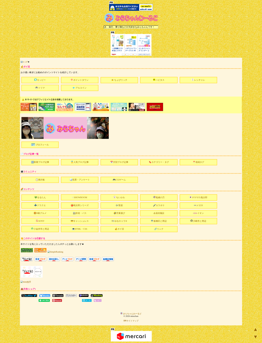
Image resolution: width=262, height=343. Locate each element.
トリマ (41, 88)
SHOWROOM (80, 197)
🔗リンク (158, 229)
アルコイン (81, 88)
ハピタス (160, 80)
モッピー (41, 80)
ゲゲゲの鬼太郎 (199, 197)
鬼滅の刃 (160, 197)
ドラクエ (41, 205)
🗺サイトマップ (131, 321)
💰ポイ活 (119, 229)
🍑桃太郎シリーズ (80, 205)
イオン (200, 213)
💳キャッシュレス (80, 221)
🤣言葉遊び (119, 213)
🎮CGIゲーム (119, 180)
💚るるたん (40, 197)
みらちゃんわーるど (132, 314)
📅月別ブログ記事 (119, 162)
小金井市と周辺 (41, 229)
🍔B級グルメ (40, 213)
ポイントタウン (81, 80)
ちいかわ (120, 197)
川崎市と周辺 (199, 221)
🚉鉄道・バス (80, 213)
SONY (41, 221)
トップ (25, 62)
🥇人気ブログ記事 (80, 162)
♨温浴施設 (158, 213)
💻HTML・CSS (79, 229)
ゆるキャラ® (120, 221)
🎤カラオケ (159, 205)
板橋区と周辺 (160, 221)
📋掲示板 (40, 180)
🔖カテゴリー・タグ (159, 162)
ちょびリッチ (120, 80)
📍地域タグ (198, 162)
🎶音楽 (119, 205)
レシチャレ (199, 80)
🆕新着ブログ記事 (40, 162)
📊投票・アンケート (80, 180)
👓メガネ (198, 205)
